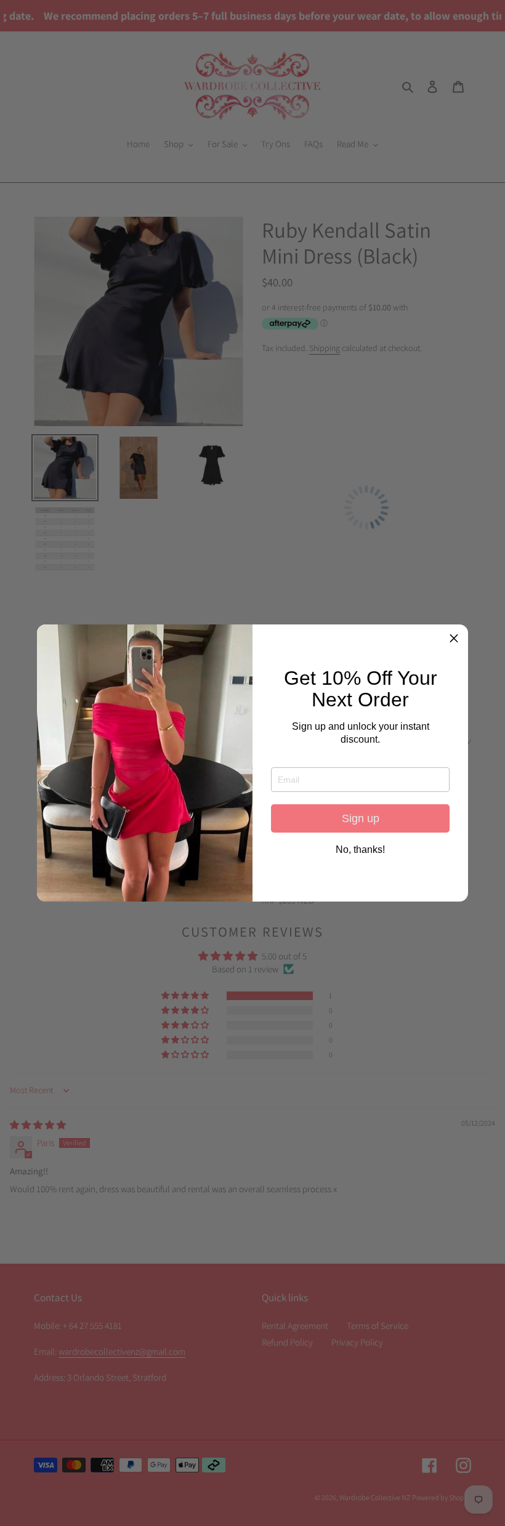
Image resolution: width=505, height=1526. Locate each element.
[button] (454, 639)
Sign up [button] (360, 818)
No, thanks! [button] (360, 850)
